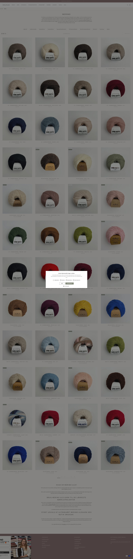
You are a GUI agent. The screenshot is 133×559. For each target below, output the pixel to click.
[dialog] (66, 279)
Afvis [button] (62, 283)
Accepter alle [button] (69, 283)
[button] (66, 286)
